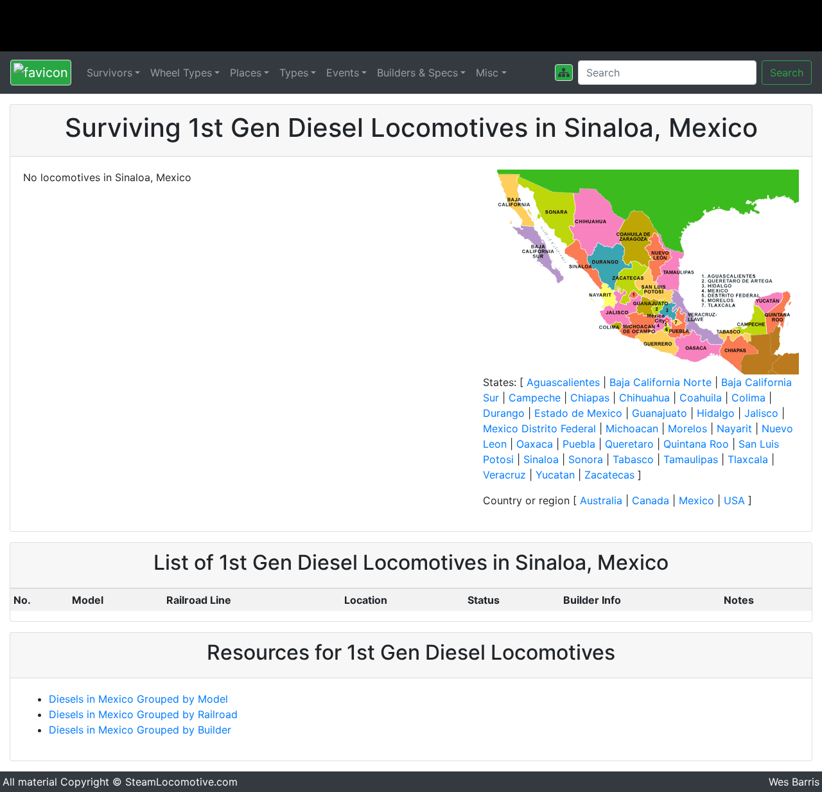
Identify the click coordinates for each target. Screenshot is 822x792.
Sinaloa (541, 459)
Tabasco (633, 459)
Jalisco (761, 413)
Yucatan (555, 474)
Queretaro (629, 443)
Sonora (585, 459)
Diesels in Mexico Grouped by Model (138, 698)
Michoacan (632, 428)
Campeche (535, 397)
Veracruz (504, 474)
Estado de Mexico (578, 413)
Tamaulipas (690, 459)
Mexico (696, 500)
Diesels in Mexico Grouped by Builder (140, 729)
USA (734, 500)
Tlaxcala (748, 459)
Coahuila (700, 397)
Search (786, 72)
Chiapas (589, 397)
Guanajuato (659, 413)
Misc (487, 72)
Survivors (109, 72)
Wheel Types (181, 72)
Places (245, 72)
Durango (504, 413)
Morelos (687, 428)
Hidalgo (716, 413)
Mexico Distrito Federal (539, 428)
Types (293, 72)
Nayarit (734, 428)
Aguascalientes (563, 382)
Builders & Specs (417, 72)
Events (342, 72)
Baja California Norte (660, 382)
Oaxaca (534, 443)
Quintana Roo (696, 443)
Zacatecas (609, 474)
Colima (748, 397)
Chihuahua (644, 397)
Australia (601, 500)
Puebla (579, 443)
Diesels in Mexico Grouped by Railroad (143, 714)
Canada (650, 500)
